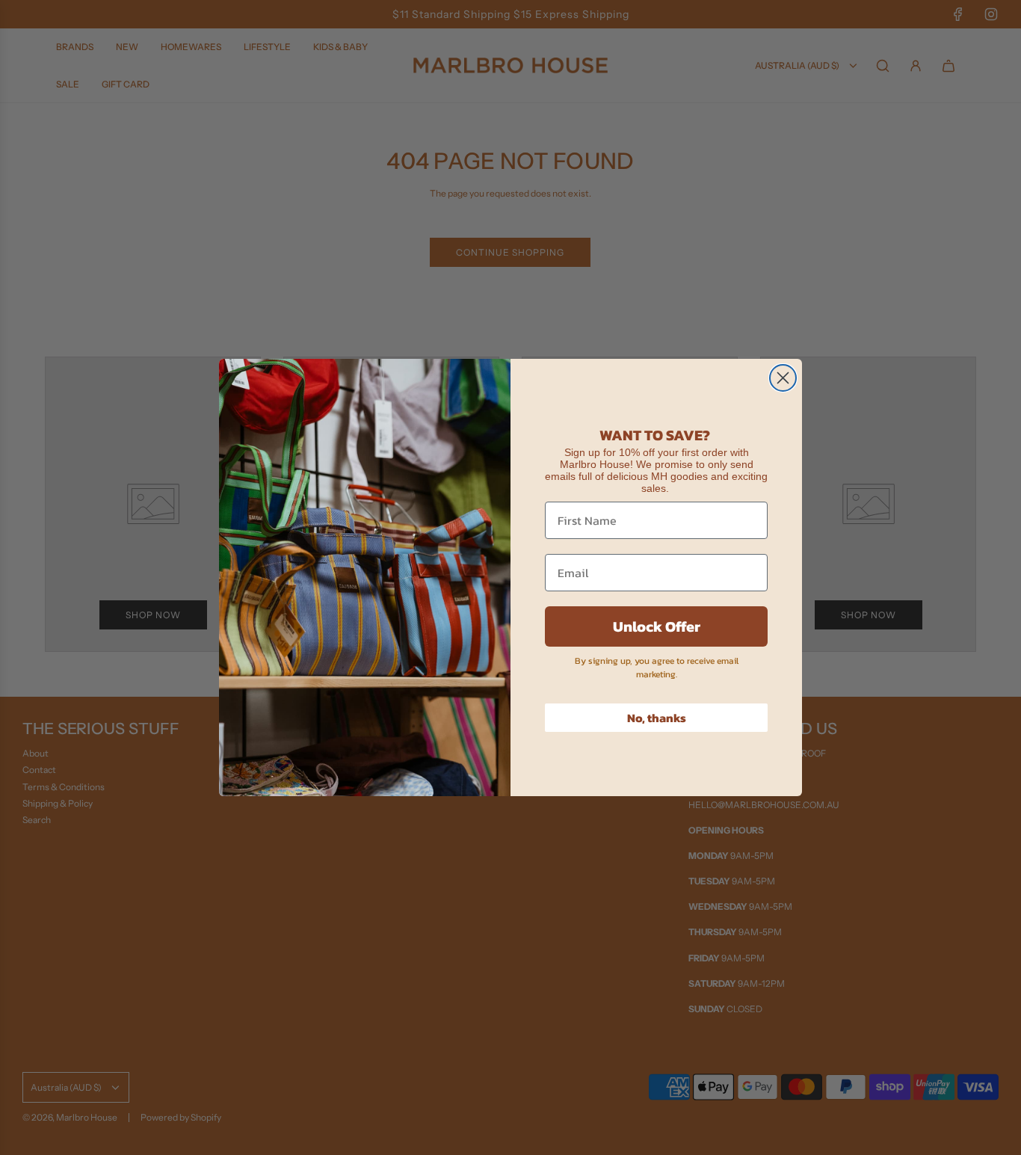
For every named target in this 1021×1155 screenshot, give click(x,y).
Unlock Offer (656, 626)
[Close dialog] (783, 378)
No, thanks (656, 718)
